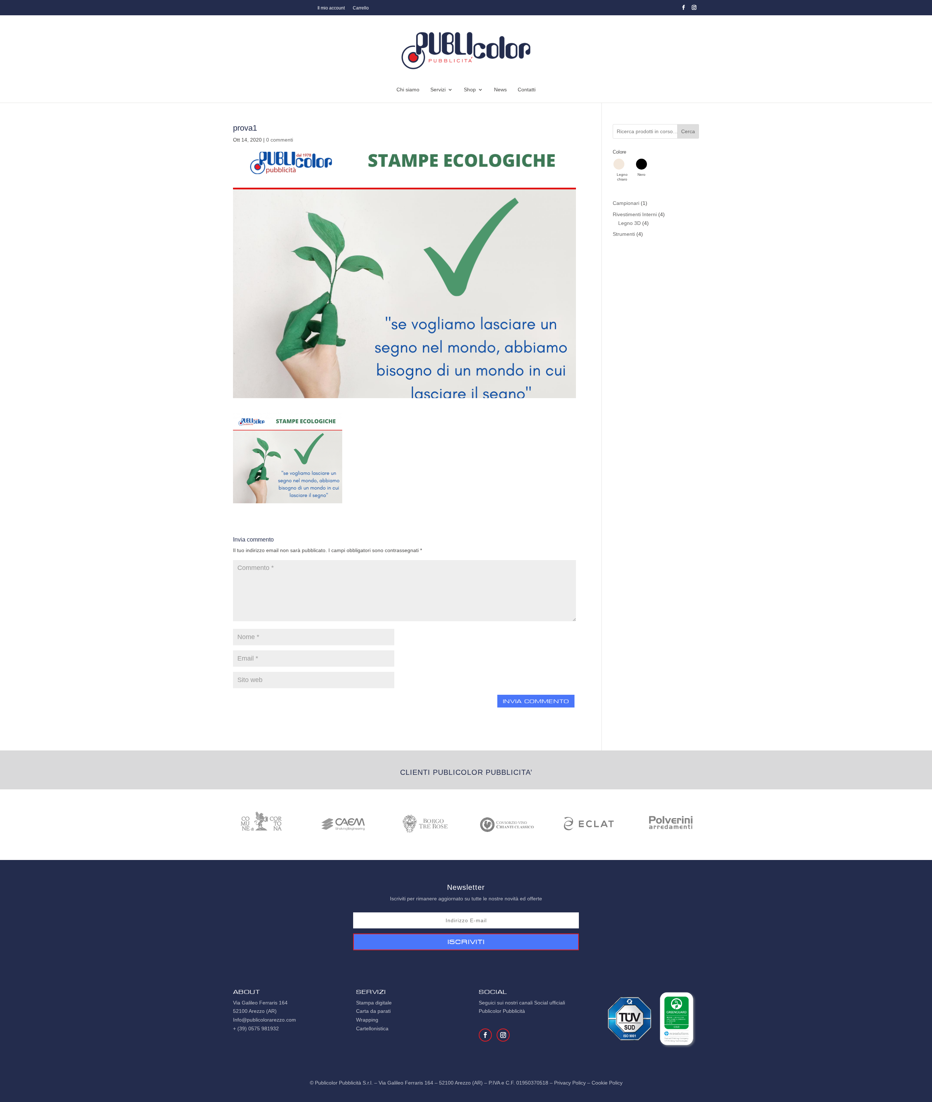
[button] (622, 170)
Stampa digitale (374, 1003)
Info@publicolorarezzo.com (264, 1020)
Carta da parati (373, 1011)
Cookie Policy (607, 1083)
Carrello (361, 8)
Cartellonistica (372, 1028)
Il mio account (331, 8)
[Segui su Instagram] (694, 7)
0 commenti (279, 140)
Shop (470, 89)
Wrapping (367, 1020)
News (500, 89)
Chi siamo (407, 89)
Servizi (438, 89)
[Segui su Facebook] (683, 7)
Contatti (527, 89)
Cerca (688, 131)
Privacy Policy (570, 1083)
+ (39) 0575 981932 (256, 1028)
